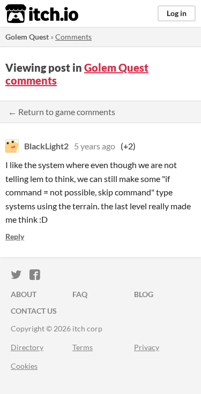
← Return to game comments (61, 112)
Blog (143, 294)
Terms (82, 347)
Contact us (34, 310)
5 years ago (94, 146)
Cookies (24, 365)
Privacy (146, 347)
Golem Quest (27, 36)
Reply (14, 236)
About (23, 294)
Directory (27, 347)
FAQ (79, 294)
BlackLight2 (46, 146)
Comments (73, 36)
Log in (177, 13)
